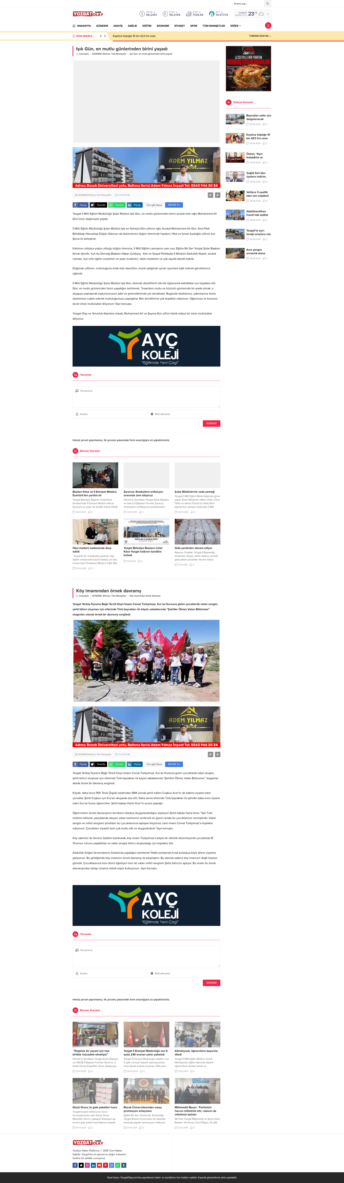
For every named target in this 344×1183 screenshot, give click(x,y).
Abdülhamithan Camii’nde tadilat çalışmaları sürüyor (258, 215)
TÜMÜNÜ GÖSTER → (260, 36)
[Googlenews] (111, 1165)
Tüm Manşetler (118, 53)
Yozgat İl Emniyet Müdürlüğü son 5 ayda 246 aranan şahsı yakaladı (146, 1052)
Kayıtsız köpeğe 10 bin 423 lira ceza (258, 136)
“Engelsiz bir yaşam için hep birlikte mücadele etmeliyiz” (91, 1052)
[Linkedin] (93, 1165)
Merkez (106, 53)
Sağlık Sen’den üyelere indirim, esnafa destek (256, 176)
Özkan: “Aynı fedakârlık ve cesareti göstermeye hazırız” (145, 36)
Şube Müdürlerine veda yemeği (195, 492)
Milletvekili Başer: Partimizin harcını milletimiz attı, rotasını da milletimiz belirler (195, 1111)
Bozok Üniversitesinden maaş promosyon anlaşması (143, 1109)
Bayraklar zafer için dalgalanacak (258, 117)
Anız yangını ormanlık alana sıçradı (255, 253)
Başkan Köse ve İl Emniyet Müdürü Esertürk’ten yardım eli (95, 493)
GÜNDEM (97, 53)
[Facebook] (75, 1165)
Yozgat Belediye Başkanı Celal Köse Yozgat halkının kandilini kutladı (143, 551)
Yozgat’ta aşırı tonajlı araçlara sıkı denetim (258, 234)
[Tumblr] (123, 1165)
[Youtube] (99, 1165)
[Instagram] (87, 1165)
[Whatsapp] (117, 1165)
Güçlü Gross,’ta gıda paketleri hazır (95, 1107)
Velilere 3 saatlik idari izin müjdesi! (257, 194)
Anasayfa (84, 53)
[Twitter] (81, 1165)
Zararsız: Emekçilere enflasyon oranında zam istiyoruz (143, 493)
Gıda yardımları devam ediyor (193, 548)
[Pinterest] (105, 1165)
